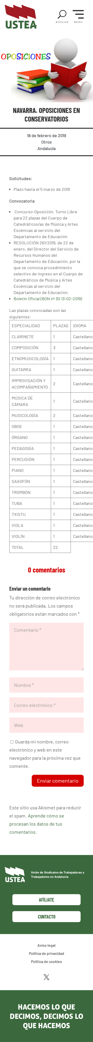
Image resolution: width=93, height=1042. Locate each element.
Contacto (46, 916)
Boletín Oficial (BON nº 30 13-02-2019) (48, 298)
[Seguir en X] (46, 977)
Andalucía (46, 148)
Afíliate (46, 900)
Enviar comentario (57, 780)
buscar (62, 22)
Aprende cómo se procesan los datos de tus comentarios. (36, 824)
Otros (46, 141)
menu (78, 22)
